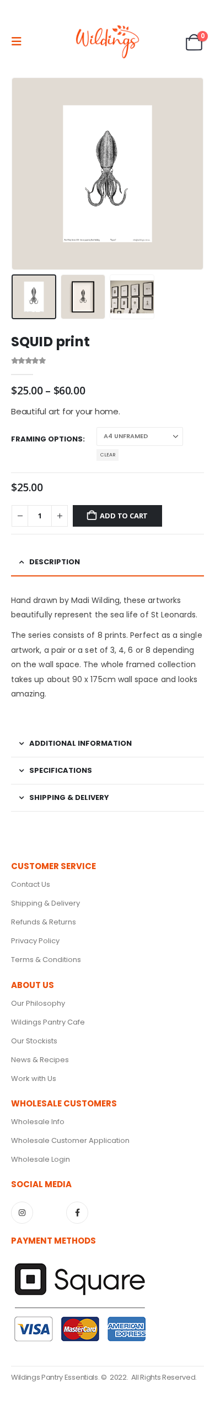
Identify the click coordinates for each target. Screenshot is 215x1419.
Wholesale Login (40, 1159)
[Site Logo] (107, 41)
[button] (20, 41)
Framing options (47, 439)
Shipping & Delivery (45, 903)
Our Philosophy (38, 1003)
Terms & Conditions (46, 959)
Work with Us (33, 1078)
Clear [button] (107, 454)
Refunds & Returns (43, 922)
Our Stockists (34, 1041)
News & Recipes (40, 1059)
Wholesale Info (37, 1121)
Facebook (77, 1213)
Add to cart (124, 516)
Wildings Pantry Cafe (48, 1022)
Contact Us (30, 884)
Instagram (22, 1213)
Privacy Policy (35, 940)
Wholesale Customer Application (70, 1140)
